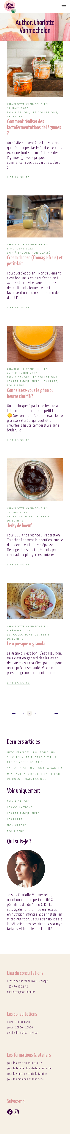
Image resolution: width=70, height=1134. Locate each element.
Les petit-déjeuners (23, 381)
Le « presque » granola (26, 644)
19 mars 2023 (18, 108)
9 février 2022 (19, 630)
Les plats (15, 116)
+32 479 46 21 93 (17, 986)
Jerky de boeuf (19, 525)
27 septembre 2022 (22, 373)
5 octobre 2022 (20, 248)
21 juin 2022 (17, 512)
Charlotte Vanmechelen (27, 104)
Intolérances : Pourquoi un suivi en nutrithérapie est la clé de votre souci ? (32, 757)
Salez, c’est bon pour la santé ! (35, 768)
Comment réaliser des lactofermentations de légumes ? (34, 127)
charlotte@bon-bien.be (21, 992)
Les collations (44, 112)
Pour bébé (15, 385)
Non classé (41, 252)
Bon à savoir (18, 112)
